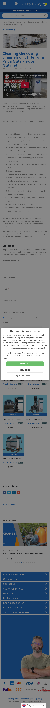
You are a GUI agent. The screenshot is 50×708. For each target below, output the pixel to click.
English (30, 705)
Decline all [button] (25, 370)
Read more (14, 358)
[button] (25, 375)
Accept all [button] (25, 364)
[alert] (25, 354)
